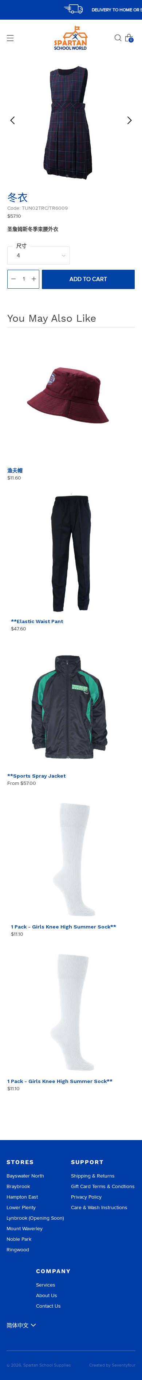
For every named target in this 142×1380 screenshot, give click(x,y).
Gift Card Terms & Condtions (103, 1186)
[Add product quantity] (34, 279)
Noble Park (19, 1239)
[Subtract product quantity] (13, 279)
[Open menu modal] (10, 38)
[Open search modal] (118, 38)
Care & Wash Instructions (99, 1207)
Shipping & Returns (93, 1176)
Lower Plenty (21, 1207)
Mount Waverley (25, 1228)
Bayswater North (25, 1176)
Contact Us (48, 1306)
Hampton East (22, 1197)
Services (45, 1285)
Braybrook (18, 1186)
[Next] (129, 120)
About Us (46, 1295)
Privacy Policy (86, 1197)
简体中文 (17, 1325)
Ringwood (18, 1250)
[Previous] (12, 120)
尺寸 (21, 246)
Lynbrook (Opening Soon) (35, 1218)
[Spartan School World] (71, 38)
